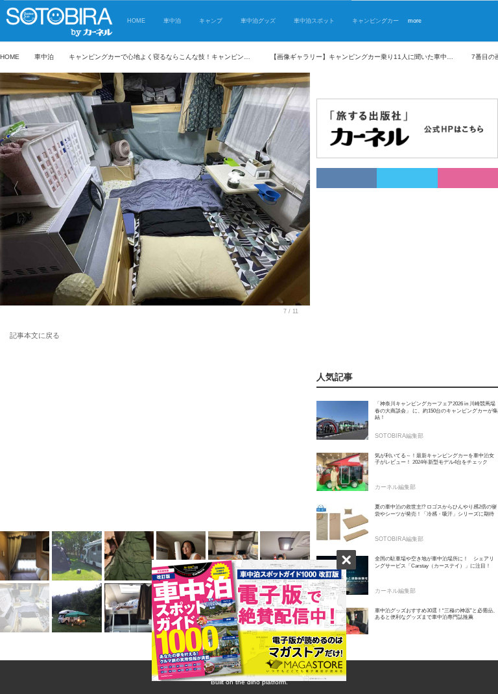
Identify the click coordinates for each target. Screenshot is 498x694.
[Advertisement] (155, 438)
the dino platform (260, 682)
